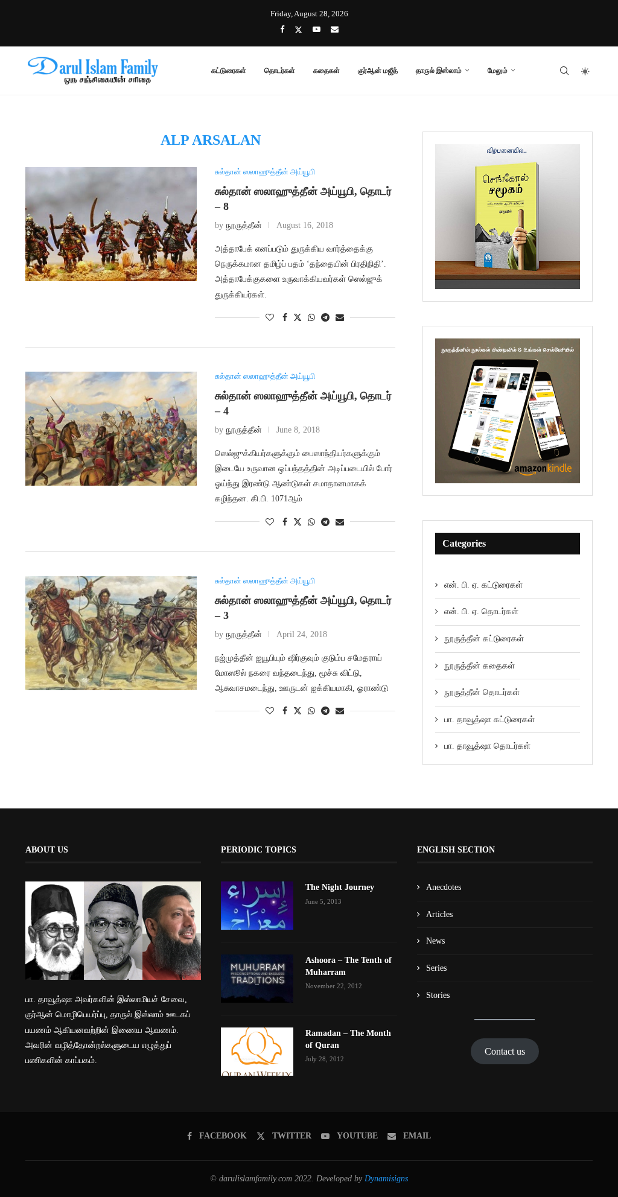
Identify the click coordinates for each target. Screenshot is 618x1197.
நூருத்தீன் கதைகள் (479, 665)
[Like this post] (270, 318)
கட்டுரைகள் (228, 70)
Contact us (505, 1051)
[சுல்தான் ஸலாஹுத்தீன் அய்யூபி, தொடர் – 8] (111, 224)
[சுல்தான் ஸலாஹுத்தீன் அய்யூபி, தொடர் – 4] (111, 429)
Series (436, 968)
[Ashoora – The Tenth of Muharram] (257, 978)
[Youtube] (316, 29)
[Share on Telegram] (325, 318)
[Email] (335, 29)
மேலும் (498, 70)
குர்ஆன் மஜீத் (378, 70)
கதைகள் (326, 70)
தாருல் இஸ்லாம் (439, 70)
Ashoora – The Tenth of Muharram (348, 966)
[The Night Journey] (257, 905)
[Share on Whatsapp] (311, 318)
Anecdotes (443, 887)
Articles (439, 914)
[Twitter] (298, 30)
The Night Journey (339, 887)
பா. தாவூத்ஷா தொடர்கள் (487, 746)
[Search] (564, 70)
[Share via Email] (340, 318)
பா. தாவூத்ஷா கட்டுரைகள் (489, 719)
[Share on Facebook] (284, 318)
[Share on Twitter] (297, 317)
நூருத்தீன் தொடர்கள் (482, 692)
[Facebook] (282, 29)
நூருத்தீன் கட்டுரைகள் (484, 638)
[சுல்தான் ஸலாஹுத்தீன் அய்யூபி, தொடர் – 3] (111, 633)
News (435, 940)
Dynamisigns (386, 1178)
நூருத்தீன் (244, 225)
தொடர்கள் (279, 70)
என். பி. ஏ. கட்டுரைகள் (483, 584)
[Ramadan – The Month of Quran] (257, 1051)
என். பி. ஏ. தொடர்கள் (481, 611)
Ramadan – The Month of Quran (348, 1039)
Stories (438, 995)
